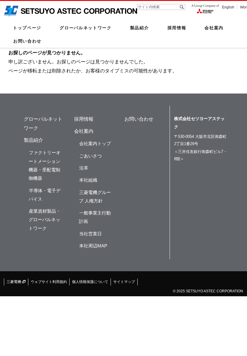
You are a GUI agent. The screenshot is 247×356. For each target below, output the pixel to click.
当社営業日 (90, 233)
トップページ (27, 27)
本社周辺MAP (93, 245)
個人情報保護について (90, 282)
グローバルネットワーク (86, 27)
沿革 (83, 167)
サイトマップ (124, 282)
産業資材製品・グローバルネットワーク (45, 219)
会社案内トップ (95, 143)
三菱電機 (14, 282)
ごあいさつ (90, 155)
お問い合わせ (27, 41)
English (228, 7)
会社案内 (83, 131)
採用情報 (176, 27)
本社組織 (88, 180)
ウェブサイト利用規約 (49, 282)
